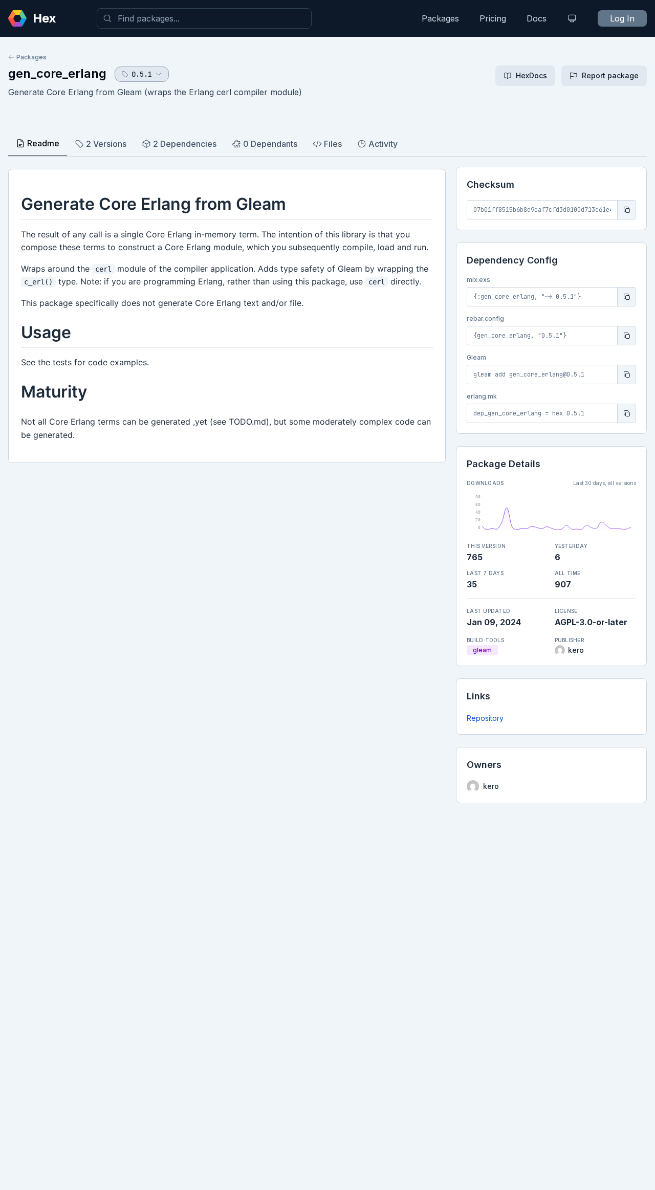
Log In (622, 18)
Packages (440, 18)
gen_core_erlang (57, 73)
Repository (485, 718)
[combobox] (204, 18)
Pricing (492, 18)
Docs (537, 18)
